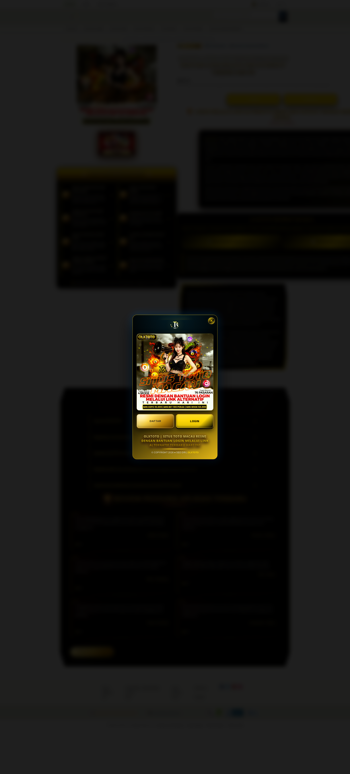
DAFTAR (155, 421)
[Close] (211, 320)
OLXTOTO (193, 452)
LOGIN (194, 421)
